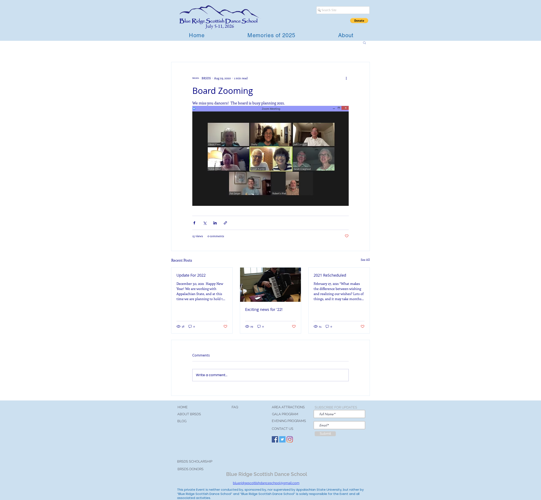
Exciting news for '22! (264, 309)
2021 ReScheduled (330, 275)
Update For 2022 (191, 275)
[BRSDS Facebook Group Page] (275, 439)
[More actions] (346, 78)
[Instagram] (290, 439)
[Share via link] (225, 223)
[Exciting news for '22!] (270, 285)
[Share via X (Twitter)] (205, 223)
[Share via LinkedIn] (215, 223)
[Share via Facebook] (194, 223)
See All (365, 260)
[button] (359, 20)
